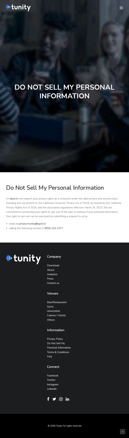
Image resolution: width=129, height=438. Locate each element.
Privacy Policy (55, 339)
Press (50, 278)
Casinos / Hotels (56, 315)
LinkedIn (52, 389)
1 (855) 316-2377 (52, 228)
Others (51, 320)
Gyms (50, 306)
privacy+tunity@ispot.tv (32, 223)
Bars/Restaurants (57, 302)
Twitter (51, 380)
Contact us (53, 283)
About (50, 270)
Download (53, 265)
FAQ (49, 356)
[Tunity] (18, 8)
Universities (53, 311)
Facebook (52, 375)
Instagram (52, 384)
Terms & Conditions (58, 352)
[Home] (23, 259)
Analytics (52, 274)
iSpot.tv (14, 198)
